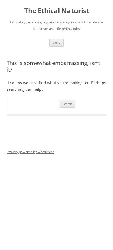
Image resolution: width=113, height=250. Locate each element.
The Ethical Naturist (56, 11)
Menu (56, 42)
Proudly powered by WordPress (30, 151)
